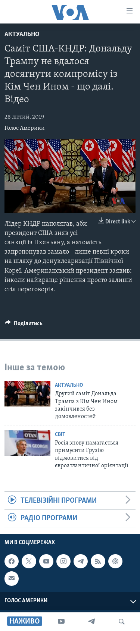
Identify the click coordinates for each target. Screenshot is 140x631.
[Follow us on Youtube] (46, 561)
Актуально (22, 34)
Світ (60, 434)
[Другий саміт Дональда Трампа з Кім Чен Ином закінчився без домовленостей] (27, 393)
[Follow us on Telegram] (81, 561)
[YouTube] (61, 621)
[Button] (24, 325)
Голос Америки (24, 128)
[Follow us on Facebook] (11, 561)
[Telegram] (91, 621)
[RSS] (98, 561)
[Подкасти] (115, 561)
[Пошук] (122, 621)
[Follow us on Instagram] (63, 561)
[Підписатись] (11, 579)
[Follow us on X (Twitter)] (29, 561)
